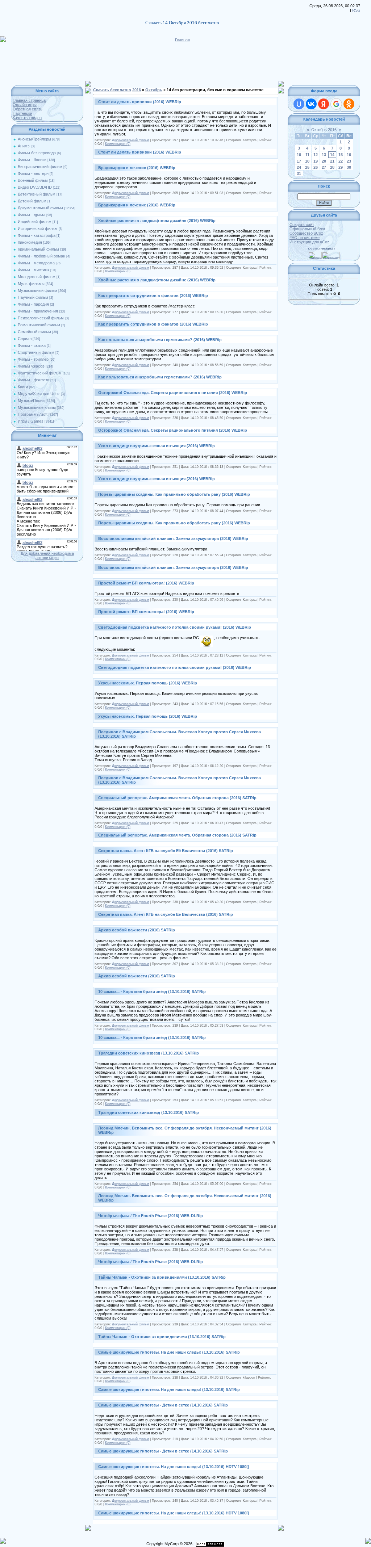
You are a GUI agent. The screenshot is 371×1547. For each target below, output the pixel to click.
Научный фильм (33, 297)
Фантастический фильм (40, 373)
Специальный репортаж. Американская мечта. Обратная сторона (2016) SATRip (177, 798)
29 (340, 167)
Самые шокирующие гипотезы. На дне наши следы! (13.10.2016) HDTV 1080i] (173, 1466)
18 (307, 161)
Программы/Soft (32, 414)
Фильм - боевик (32, 160)
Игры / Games (30, 421)
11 (307, 154)
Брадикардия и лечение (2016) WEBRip (136, 167)
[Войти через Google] (336, 104)
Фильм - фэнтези (33, 380)
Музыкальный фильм (37, 290)
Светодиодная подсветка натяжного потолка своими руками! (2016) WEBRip (174, 627)
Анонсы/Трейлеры (34, 139)
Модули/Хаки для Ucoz (39, 393)
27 (324, 167)
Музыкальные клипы (37, 407)
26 (315, 167)
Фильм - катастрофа (36, 235)
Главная (182, 40)
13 (324, 154)
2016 (136, 90)
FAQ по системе (304, 237)
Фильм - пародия (33, 304)
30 (349, 167)
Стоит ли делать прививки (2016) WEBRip (139, 102)
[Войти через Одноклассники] (348, 103)
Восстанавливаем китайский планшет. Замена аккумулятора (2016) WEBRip (173, 538)
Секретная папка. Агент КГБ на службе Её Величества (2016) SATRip (165, 850)
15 (340, 154)
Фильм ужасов (31, 366)
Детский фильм (32, 201)
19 (315, 161)
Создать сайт (301, 224)
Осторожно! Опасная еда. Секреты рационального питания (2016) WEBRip (172, 392)
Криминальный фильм (38, 249)
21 (332, 161)
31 (299, 173)
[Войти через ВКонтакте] (311, 103)
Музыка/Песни (31, 400)
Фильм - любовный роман (41, 256)
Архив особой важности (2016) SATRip (136, 930)
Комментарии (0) (117, 144)
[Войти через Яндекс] (323, 103)
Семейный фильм (34, 332)
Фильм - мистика (33, 270)
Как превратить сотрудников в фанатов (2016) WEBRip (153, 295)
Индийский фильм (34, 221)
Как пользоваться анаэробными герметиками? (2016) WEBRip (160, 340)
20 (324, 161)
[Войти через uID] (298, 103)
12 (315, 154)
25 (307, 167)
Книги (23, 387)
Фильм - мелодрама (36, 263)
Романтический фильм (39, 325)
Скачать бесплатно (112, 90)
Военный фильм (33, 180)
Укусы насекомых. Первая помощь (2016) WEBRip (147, 683)
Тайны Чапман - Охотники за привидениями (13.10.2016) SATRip (162, 1277)
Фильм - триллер (33, 359)
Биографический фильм (40, 166)
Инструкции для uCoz (309, 242)
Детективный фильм (36, 194)
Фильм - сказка (32, 345)
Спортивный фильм (36, 352)
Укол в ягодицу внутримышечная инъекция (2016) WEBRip (156, 446)
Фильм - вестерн (33, 173)
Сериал (25, 338)
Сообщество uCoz (306, 233)
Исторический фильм (38, 228)
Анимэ (24, 146)
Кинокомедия (30, 242)
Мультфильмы (31, 283)
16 (349, 154)
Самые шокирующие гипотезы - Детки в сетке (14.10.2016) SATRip (163, 1405)
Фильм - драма (31, 215)
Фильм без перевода (37, 153)
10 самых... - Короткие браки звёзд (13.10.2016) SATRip (152, 991)
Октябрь (153, 90)
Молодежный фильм (36, 276)
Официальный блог (307, 229)
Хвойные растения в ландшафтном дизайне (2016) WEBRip (157, 220)
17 (299, 161)
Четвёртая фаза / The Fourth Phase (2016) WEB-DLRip (150, 1215)
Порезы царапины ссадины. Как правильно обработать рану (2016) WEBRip (174, 494)
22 (340, 161)
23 (349, 161)
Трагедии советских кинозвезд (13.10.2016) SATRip (148, 1053)
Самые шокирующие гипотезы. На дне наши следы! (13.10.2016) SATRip (169, 1352)
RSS (356, 10)
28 (332, 167)
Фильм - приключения (38, 311)
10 (299, 154)
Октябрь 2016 (324, 129)
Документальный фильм (40, 208)
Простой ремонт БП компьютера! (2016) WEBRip (146, 583)
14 (332, 154)
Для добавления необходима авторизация (47, 555)
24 (299, 167)
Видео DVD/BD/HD (35, 187)
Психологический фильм (41, 318)
